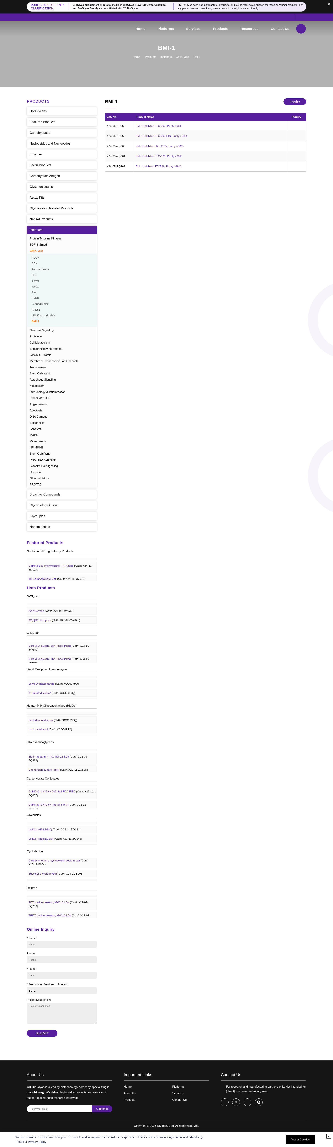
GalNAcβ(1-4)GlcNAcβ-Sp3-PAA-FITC (62, 787)
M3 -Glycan (51, 623)
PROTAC (36, 484)
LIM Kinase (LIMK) (43, 315)
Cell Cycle (182, 56)
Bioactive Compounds (45, 494)
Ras (34, 292)
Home (140, 29)
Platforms (166, 29)
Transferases (38, 367)
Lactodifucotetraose (53, 714)
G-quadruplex (40, 304)
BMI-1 (197, 56)
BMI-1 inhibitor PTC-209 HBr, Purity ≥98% (161, 135)
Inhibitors (166, 56)
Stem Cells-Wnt (40, 373)
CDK (34, 263)
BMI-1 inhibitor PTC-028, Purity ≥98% (159, 156)
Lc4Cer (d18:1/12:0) (55, 832)
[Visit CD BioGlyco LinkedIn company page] (247, 1102)
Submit (42, 1033)
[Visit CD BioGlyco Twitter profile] (236, 1102)
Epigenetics (37, 422)
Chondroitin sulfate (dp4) (58, 763)
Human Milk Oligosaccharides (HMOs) (52, 705)
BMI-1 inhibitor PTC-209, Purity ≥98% (159, 125)
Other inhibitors (39, 478)
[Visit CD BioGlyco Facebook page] (225, 1102)
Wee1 (35, 286)
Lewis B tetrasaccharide (55, 696)
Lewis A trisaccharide (54, 677)
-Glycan (33, 596)
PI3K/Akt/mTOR (40, 398)
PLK (34, 275)
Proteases (36, 336)
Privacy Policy (37, 1141)
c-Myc (35, 280)
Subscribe (102, 1108)
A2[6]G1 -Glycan (54, 614)
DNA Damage (38, 416)
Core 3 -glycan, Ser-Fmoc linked (59, 641)
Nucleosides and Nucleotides (50, 143)
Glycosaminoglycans (40, 742)
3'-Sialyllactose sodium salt (57, 732)
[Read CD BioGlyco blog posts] (259, 1102)
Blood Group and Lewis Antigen (47, 669)
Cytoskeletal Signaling (44, 466)
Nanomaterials (40, 526)
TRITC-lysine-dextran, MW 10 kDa (59, 911)
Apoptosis (36, 410)
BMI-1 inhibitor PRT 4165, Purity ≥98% (159, 146)
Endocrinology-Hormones (46, 348)
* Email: (31, 968)
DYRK (35, 298)
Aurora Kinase (40, 269)
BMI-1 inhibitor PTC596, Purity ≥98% (158, 166)
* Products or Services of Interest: (47, 984)
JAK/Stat (35, 429)
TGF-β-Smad (38, 244)
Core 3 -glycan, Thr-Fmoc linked (59, 654)
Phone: (31, 953)
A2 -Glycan (51, 604)
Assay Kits (37, 197)
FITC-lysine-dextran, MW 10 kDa (58, 898)
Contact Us (280, 29)
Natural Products (41, 219)
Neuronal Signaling (42, 330)
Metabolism (37, 385)
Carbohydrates (40, 132)
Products (220, 29)
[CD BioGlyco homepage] (53, 29)
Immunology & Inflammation (48, 392)
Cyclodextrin (35, 851)
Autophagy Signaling (43, 379)
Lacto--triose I (50, 723)
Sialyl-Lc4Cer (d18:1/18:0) (59, 842)
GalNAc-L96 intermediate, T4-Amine (60, 561)
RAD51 (36, 309)
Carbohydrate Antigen (45, 176)
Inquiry (295, 101)
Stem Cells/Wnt (40, 453)
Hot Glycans (38, 111)
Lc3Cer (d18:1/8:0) (55, 823)
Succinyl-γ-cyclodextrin (56, 876)
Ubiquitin (35, 472)
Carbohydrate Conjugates (43, 778)
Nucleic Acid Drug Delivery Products (50, 551)
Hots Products (41, 588)
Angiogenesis (38, 404)
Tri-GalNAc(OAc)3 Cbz (57, 572)
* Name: (32, 938)
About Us (130, 1093)
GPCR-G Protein (40, 354)
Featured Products (42, 122)
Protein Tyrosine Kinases (45, 238)
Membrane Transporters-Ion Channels (54, 361)
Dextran (32, 887)
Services (193, 29)
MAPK (34, 435)
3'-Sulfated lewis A (52, 687)
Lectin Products (40, 165)
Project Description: (39, 999)
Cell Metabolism (40, 342)
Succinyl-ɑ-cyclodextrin (56, 867)
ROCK (35, 257)
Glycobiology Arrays (43, 505)
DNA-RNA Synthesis (43, 459)
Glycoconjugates (41, 186)
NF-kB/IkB (36, 447)
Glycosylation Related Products (51, 208)
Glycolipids (37, 516)
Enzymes (36, 154)
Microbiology (38, 441)
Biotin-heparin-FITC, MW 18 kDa (58, 752)
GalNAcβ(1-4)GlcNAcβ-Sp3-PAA (58, 800)
